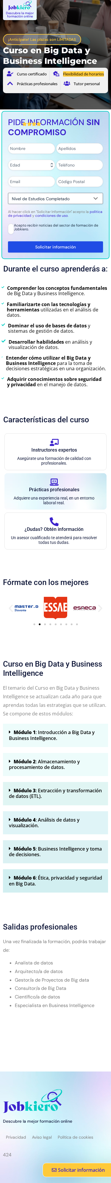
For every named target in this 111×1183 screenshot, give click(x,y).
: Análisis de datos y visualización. (44, 823)
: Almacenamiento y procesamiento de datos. (44, 764)
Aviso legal (42, 1137)
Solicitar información (55, 247)
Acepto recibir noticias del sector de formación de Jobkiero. (56, 228)
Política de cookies (75, 1137)
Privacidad (16, 1137)
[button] (11, 608)
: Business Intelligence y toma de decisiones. (55, 852)
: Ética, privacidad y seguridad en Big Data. (55, 881)
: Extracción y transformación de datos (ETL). (55, 793)
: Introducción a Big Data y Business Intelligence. (52, 735)
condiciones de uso (51, 215)
